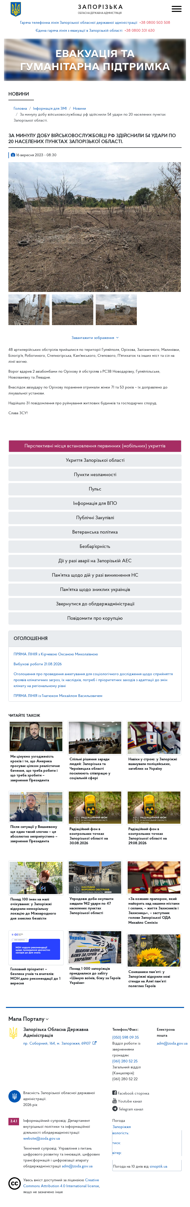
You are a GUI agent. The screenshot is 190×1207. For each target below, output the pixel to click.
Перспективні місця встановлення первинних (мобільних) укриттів (95, 446)
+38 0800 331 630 (139, 31)
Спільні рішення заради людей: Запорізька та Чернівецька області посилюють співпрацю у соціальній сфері (90, 768)
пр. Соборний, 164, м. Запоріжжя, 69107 (57, 1044)
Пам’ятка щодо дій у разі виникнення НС (95, 575)
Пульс (95, 489)
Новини (79, 109)
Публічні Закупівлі (95, 517)
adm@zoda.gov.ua (172, 1044)
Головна (20, 109)
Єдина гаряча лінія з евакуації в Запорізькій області (79, 31)
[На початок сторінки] (95, 1198)
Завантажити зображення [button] (92, 338)
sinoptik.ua (158, 1167)
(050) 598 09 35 (125, 1038)
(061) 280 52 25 (125, 1061)
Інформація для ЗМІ (50, 109)
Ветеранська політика (95, 532)
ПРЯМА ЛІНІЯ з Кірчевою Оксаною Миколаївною (56, 654)
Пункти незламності (95, 474)
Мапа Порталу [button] (26, 1019)
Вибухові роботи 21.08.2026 (38, 664)
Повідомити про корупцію (95, 618)
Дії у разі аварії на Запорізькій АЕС (95, 561)
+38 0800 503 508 (154, 23)
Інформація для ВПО (95, 503)
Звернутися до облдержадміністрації (95, 604)
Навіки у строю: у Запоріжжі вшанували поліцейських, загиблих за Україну (152, 764)
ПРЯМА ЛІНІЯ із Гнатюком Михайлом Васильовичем (58, 696)
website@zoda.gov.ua (41, 1139)
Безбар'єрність (95, 546)
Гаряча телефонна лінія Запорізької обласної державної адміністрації (78, 23)
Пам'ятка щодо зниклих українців (95, 589)
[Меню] (176, 9)
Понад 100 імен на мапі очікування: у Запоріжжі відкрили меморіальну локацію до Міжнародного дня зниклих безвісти (33, 909)
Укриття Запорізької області (95, 460)
